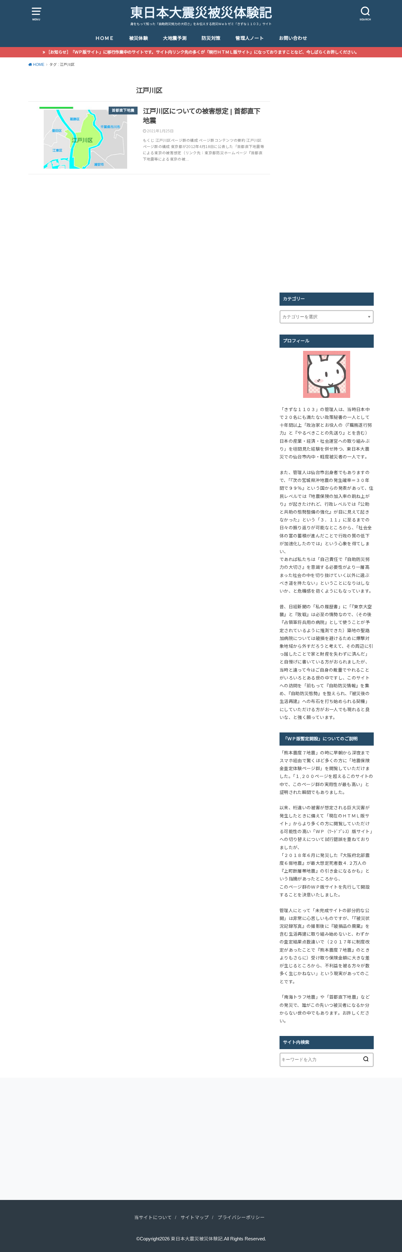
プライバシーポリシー (241, 1217)
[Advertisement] (327, 187)
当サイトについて (153, 1217)
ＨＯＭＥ (104, 38)
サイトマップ (195, 1217)
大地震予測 (175, 38)
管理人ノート (250, 38)
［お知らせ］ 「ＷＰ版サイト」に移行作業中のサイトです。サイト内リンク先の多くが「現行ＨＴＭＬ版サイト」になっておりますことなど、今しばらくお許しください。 (202, 52)
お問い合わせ (293, 38)
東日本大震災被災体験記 (201, 13)
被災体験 (138, 38)
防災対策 (211, 38)
